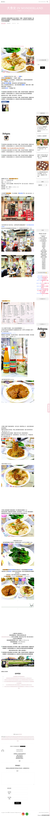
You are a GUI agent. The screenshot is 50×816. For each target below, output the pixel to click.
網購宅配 (43, 264)
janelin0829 (19, 749)
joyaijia (8, 23)
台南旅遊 (43, 243)
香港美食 (3, 23)
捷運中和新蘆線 (44, 251)
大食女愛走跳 (43, 239)
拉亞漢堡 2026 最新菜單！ (19, 676)
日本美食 (43, 259)
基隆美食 (43, 236)
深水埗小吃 (30, 736)
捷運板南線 (44, 255)
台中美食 (43, 242)
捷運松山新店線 (44, 254)
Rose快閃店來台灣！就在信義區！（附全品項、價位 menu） (19, 684)
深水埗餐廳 (6, 738)
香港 (5, 180)
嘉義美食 (43, 246)
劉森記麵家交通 (13, 736)
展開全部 (40, 233)
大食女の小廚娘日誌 (43, 237)
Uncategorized (43, 235)
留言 (18, 770)
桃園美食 (43, 262)
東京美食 (43, 261)
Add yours (23, 746)
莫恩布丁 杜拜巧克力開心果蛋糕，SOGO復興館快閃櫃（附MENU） (19, 679)
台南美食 (43, 245)
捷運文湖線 (44, 252)
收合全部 (44, 233)
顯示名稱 (9, 788)
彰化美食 (43, 249)
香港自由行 (30, 739)
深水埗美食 (14, 46)
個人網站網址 (9, 798)
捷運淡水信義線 (44, 256)
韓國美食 (43, 267)
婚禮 (44, 248)
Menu (3, 1)
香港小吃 (31, 738)
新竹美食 (43, 258)
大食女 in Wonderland (25, 8)
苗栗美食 (43, 265)
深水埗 (2, 76)
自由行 (19, 738)
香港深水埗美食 (13, 739)
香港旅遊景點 (6, 739)
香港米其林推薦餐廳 (20, 739)
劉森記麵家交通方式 (5, 636)
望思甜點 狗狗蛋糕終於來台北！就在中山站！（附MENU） (19, 678)
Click (48, 408)
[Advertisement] (17, 35)
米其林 (17, 76)
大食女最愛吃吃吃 (43, 240)
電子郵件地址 (9, 793)
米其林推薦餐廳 (15, 738)
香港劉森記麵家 (26, 738)
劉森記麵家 (21, 46)
